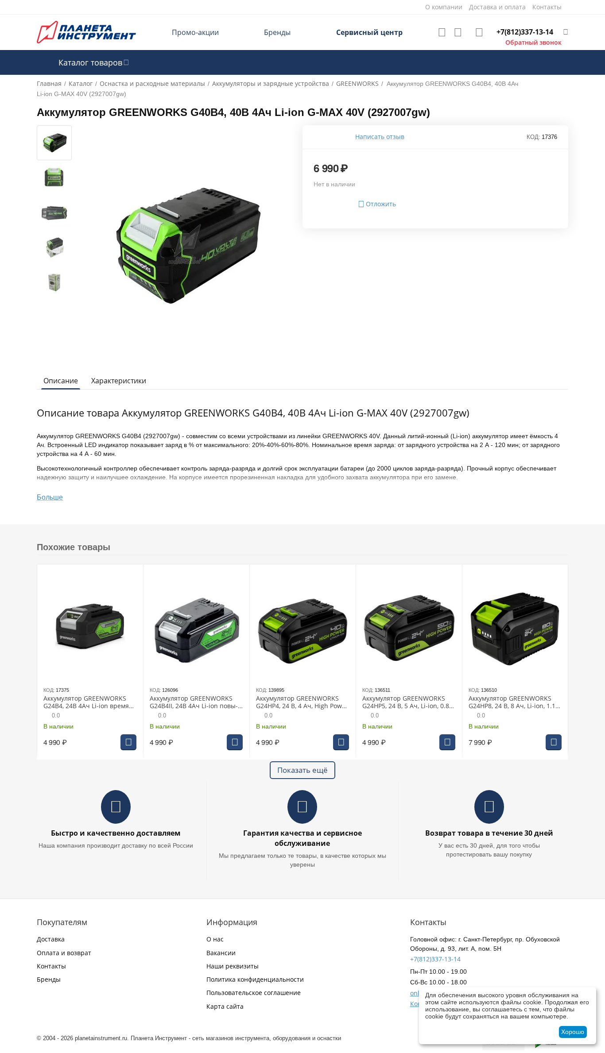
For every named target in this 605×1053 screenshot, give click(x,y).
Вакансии (221, 953)
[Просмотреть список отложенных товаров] (442, 32)
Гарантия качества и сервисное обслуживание (302, 838)
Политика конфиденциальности (255, 979)
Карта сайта (225, 1006)
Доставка (51, 939)
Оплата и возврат (64, 953)
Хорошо (572, 1031)
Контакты (51, 966)
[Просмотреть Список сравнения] (458, 32)
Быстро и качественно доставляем (116, 833)
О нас (215, 939)
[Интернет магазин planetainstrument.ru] (86, 31)
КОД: (533, 137)
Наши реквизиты (232, 966)
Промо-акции (195, 32)
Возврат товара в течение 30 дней (489, 833)
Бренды (277, 32)
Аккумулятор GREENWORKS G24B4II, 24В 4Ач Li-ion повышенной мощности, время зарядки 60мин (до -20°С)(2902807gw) (195, 702)
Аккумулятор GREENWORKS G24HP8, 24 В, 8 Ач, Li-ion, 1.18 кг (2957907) (514, 702)
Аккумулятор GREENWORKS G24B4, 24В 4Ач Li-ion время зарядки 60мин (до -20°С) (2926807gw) (86, 702)
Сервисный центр (369, 32)
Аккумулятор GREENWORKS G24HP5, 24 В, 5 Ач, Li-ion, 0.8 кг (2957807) (405, 702)
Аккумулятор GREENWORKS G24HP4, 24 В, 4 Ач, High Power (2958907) (302, 702)
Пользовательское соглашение (253, 992)
